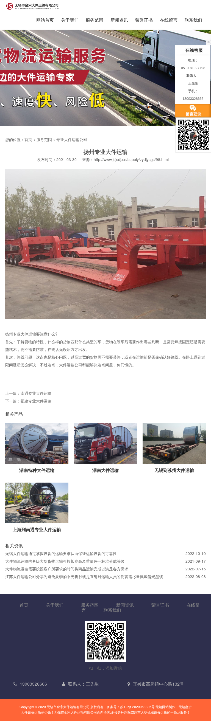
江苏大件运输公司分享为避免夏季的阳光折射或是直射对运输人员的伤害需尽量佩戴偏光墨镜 (84, 576)
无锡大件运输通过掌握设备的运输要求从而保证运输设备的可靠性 (61, 553)
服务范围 (94, 20)
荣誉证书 (144, 20)
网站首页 (45, 20)
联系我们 (193, 20)
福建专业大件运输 (36, 401)
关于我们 (70, 20)
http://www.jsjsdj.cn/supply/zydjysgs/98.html (131, 159)
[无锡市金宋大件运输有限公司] (32, 6)
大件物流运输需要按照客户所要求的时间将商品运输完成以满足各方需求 (66, 568)
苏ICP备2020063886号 (137, 706)
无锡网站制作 (165, 706)
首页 (28, 139)
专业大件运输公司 (71, 139)
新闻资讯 (119, 20)
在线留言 (168, 20)
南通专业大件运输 (36, 393)
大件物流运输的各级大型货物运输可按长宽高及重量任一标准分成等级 (64, 561)
